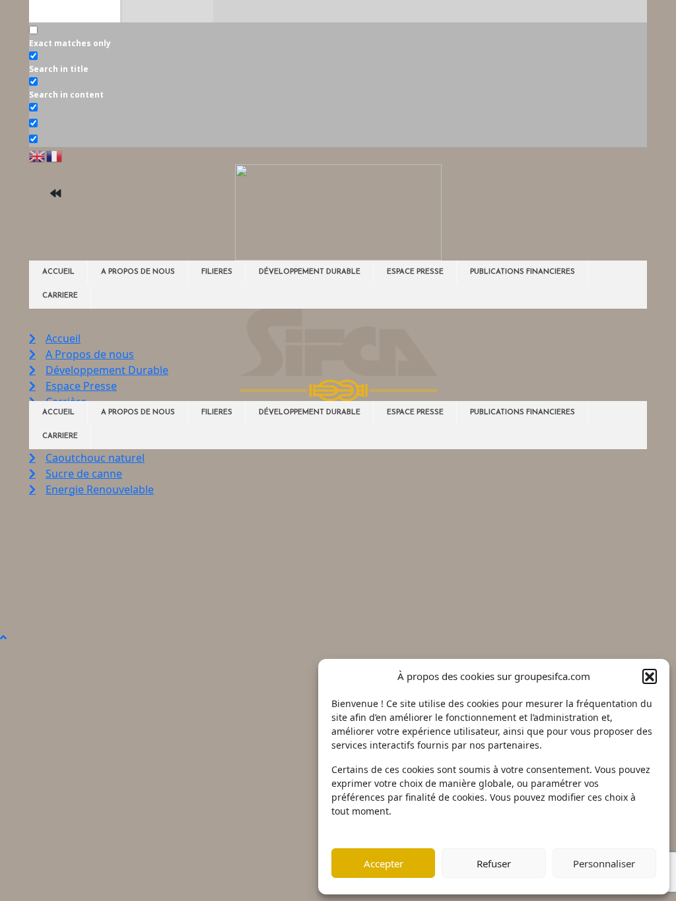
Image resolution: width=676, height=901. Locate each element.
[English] (37, 155)
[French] (54, 155)
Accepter (383, 863)
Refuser (494, 863)
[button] (649, 676)
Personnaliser (604, 863)
